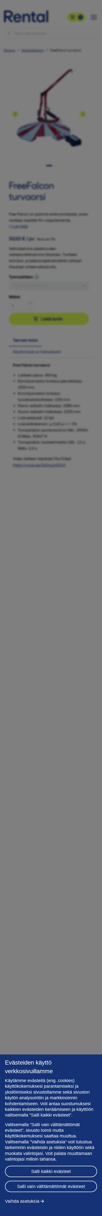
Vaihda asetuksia (22, 1201)
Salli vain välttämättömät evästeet (51, 1186)
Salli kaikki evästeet (51, 1171)
